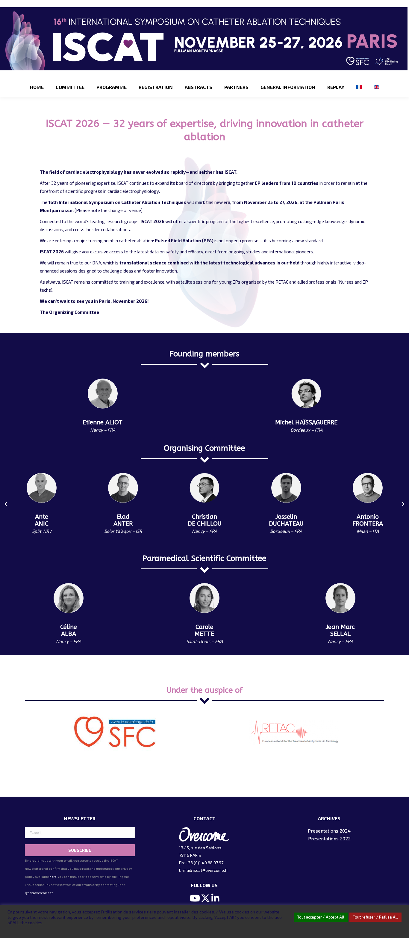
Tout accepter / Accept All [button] (320, 917)
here (52, 876)
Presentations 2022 (329, 838)
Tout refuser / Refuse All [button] (375, 917)
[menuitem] (37, 87)
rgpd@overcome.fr (39, 893)
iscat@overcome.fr (210, 870)
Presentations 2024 (329, 830)
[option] (114, 728)
